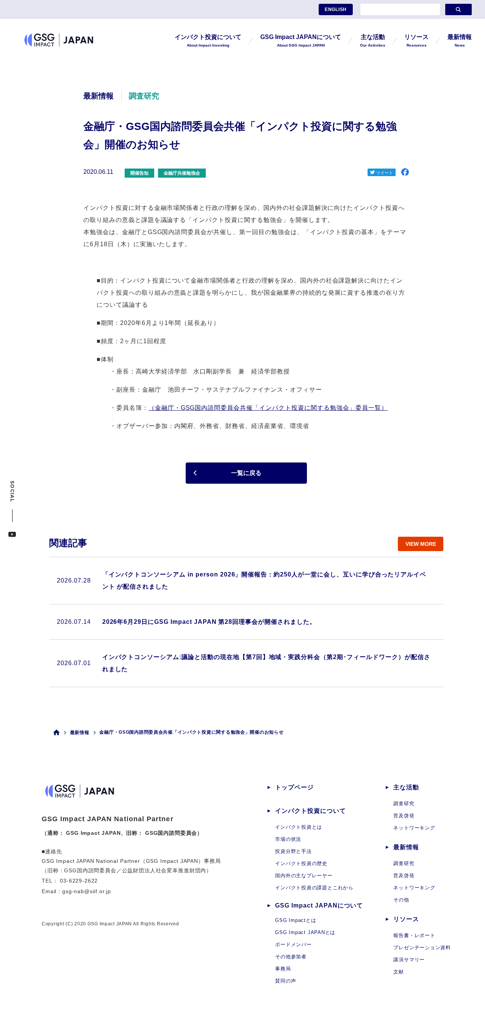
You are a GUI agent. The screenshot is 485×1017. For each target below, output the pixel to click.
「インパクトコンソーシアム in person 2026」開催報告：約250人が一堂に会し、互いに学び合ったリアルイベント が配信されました (264, 580)
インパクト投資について (310, 811)
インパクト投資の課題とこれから (314, 887)
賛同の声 (285, 981)
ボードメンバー (293, 944)
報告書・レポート (414, 935)
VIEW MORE (420, 544)
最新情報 (79, 732)
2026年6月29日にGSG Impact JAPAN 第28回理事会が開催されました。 (209, 622)
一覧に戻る (246, 473)
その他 (401, 900)
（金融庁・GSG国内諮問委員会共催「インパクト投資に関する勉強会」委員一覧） (268, 408)
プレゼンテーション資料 (422, 947)
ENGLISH (336, 9)
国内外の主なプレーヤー (304, 875)
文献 (398, 972)
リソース (406, 919)
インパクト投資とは (298, 827)
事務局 (283, 969)
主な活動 (406, 787)
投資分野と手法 (293, 851)
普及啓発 (403, 816)
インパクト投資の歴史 (301, 863)
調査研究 (403, 803)
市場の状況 (288, 839)
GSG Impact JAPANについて (319, 905)
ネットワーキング (414, 828)
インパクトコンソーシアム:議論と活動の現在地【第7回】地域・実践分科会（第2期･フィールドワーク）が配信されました (266, 663)
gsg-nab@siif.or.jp (86, 891)
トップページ (294, 787)
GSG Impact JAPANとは (305, 932)
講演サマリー (409, 959)
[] (458, 9)
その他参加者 (291, 956)
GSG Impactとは (295, 920)
